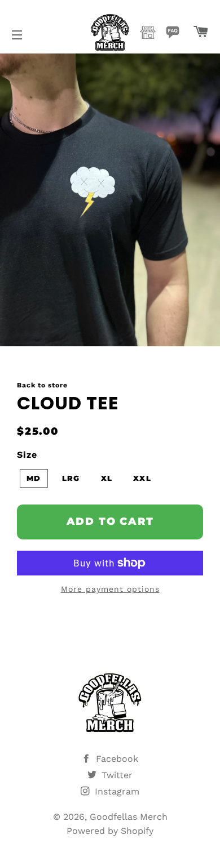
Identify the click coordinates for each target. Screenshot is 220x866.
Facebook (115, 758)
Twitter (116, 775)
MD (34, 478)
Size (27, 454)
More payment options (110, 588)
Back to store (42, 385)
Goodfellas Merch (129, 816)
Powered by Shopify (110, 830)
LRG (71, 478)
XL (107, 478)
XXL (142, 478)
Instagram (115, 791)
